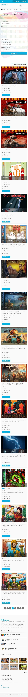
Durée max (3, 36)
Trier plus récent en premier (19, 64)
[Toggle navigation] (25, 5)
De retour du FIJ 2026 (10, 643)
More (26, 672)
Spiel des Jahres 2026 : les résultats (13, 634)
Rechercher (14, 53)
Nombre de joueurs (5, 21)
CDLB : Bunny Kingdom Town (11, 639)
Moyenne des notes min (6, 47)
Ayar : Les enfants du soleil (11, 648)
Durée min (3, 31)
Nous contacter (6, 687)
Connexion (24, 1)
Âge (2, 26)
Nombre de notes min (5, 42)
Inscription (17, 1)
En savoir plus (5, 126)
